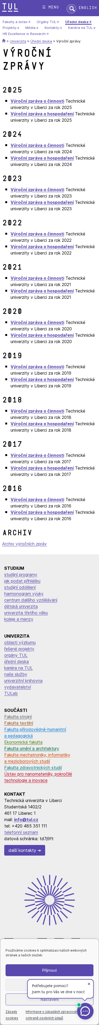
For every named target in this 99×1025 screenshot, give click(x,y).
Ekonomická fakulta (23, 742)
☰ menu (50, 7)
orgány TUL (15, 655)
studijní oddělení (20, 587)
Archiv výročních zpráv (24, 543)
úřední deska (16, 661)
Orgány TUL (46, 22)
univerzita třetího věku (26, 612)
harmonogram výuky (24, 593)
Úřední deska (76, 22)
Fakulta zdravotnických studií (33, 767)
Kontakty (52, 28)
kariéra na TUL (18, 668)
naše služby (15, 674)
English (87, 7)
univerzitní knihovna (23, 680)
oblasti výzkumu (20, 642)
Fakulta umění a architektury (31, 748)
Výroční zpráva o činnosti (37, 101)
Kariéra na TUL (80, 28)
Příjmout (49, 970)
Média (30, 28)
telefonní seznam (21, 832)
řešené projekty (19, 648)
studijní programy (20, 574)
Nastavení (49, 999)
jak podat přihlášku (22, 581)
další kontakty (22, 850)
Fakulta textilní (18, 723)
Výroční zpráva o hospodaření (42, 113)
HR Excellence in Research (24, 34)
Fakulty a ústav (15, 22)
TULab (11, 693)
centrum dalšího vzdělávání (30, 600)
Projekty (9, 28)
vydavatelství (17, 687)
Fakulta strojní (18, 716)
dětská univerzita (21, 606)
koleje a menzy (18, 619)
